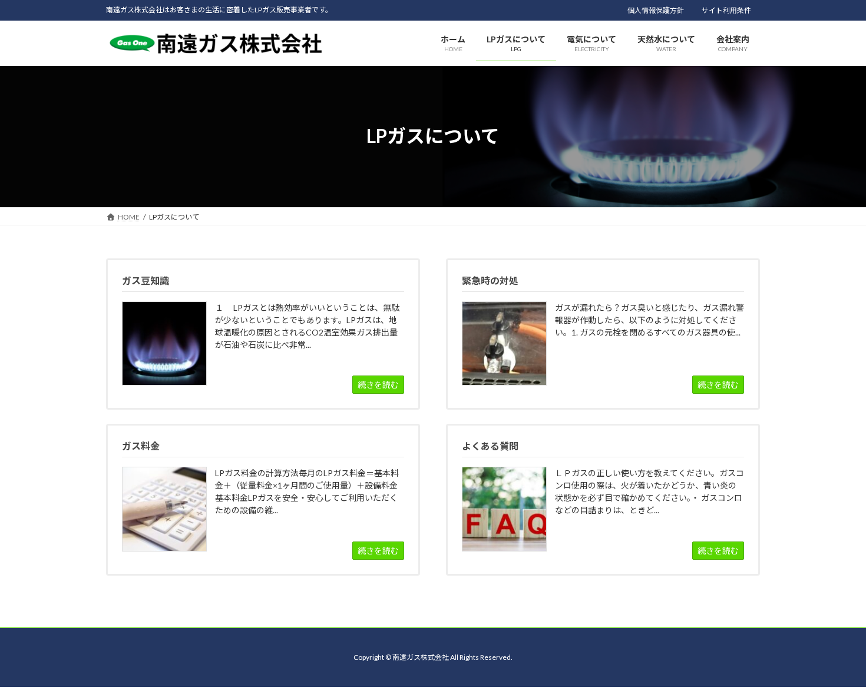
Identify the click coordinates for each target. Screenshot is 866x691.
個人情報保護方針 (655, 10)
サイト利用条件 (726, 10)
